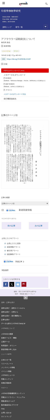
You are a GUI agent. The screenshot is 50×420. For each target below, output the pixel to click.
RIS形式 (8, 78)
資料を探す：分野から (9, 312)
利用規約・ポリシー (9, 345)
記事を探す (5, 319)
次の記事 (38, 225)
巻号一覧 (19, 27)
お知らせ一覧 (6, 360)
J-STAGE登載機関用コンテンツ (13, 393)
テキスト (9, 90)
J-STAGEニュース (8, 375)
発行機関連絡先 (10, 98)
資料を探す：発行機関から (11, 316)
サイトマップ (6, 416)
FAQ (2, 409)
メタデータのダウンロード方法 (15, 94)
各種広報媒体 (6, 383)
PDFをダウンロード (14, 70)
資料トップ (7, 27)
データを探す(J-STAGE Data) (12, 323)
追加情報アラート (14, 247)
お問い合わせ (6, 412)
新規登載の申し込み (9, 349)
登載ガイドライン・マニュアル (13, 397)
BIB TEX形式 (10, 84)
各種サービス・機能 (9, 338)
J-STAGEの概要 (7, 334)
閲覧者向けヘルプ (8, 401)
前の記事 (11, 225)
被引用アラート (13, 250)
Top (26, 297)
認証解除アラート (14, 254)
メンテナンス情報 (8, 367)
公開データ (5, 341)
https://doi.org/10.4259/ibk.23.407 (19, 59)
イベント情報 (6, 371)
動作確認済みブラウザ (9, 405)
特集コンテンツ (7, 379)
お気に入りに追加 (14, 243)
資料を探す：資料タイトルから (13, 308)
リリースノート (7, 363)
